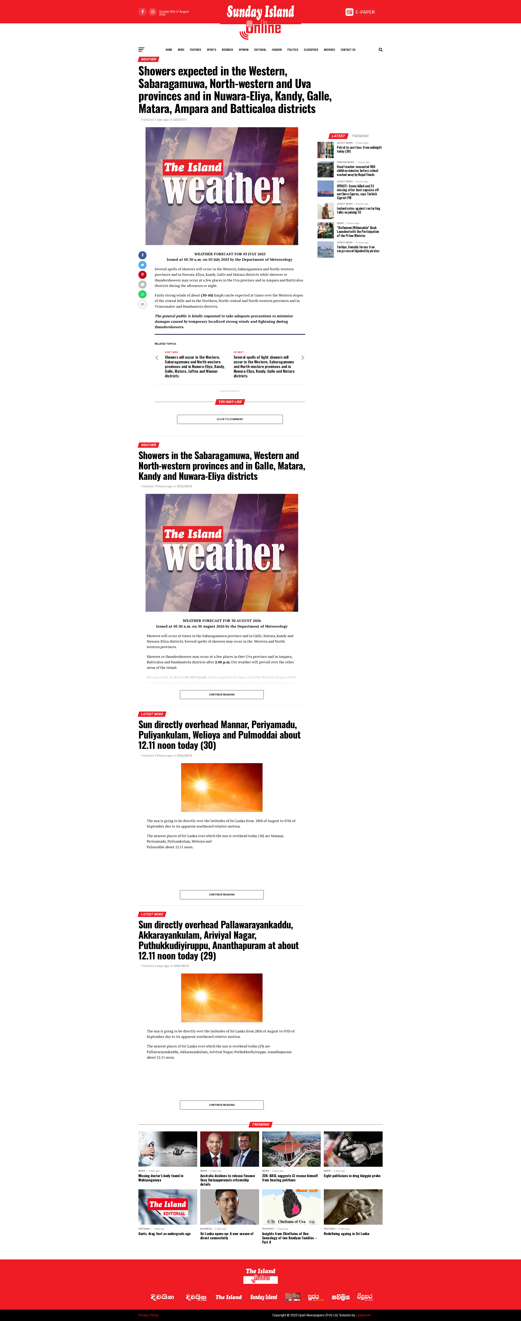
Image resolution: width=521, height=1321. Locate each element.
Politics (292, 49)
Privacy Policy (148, 1315)
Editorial (260, 49)
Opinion (243, 49)
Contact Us (348, 49)
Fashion (277, 49)
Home (169, 49)
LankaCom (363, 1315)
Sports (211, 49)
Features (195, 49)
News (181, 49)
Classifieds (311, 49)
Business (227, 49)
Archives (329, 49)
